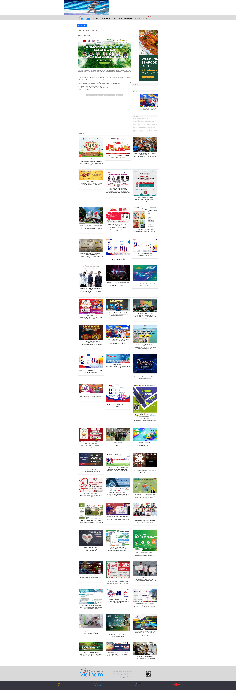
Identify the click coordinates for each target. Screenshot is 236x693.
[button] (17, 7)
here (91, 89)
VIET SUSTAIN (137, 18)
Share (89, 95)
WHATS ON (114, 19)
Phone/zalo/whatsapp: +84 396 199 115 (122, 674)
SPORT (120, 19)
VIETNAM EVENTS (128, 19)
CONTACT (145, 19)
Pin (113, 95)
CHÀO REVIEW (96, 19)
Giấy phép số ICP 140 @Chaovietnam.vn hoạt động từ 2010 (123, 676)
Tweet (97, 95)
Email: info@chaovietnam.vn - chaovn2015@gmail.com (122, 673)
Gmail (120, 95)
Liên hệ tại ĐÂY (122, 677)
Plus (106, 95)
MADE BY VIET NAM (105, 19)
